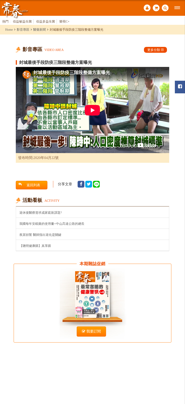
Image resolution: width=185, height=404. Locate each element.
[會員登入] (147, 8)
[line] (96, 184)
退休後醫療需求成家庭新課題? (40, 212)
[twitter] (88, 184)
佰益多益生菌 (45, 21)
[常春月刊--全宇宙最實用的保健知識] (14, 10)
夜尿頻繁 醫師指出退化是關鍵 (40, 234)
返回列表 (33, 185)
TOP (176, 376)
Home (9, 29)
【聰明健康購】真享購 (35, 246)
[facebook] (81, 184)
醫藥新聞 (39, 29)
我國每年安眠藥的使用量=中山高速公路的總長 (51, 223)
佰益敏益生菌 (22, 21)
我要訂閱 (93, 331)
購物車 (156, 8)
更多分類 (153, 50)
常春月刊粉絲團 (180, 87)
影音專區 (23, 29)
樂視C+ (64, 21)
